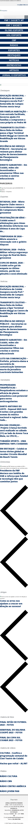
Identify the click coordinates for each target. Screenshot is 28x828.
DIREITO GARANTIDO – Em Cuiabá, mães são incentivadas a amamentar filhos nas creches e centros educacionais (13, 171)
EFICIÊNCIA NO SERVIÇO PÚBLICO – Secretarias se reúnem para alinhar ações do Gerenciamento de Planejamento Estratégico (13, 153)
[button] (14, 80)
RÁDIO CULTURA (8, 776)
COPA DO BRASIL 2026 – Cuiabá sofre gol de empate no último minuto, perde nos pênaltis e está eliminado (13, 268)
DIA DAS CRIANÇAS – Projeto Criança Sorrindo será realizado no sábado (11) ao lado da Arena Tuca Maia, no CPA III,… (14, 430)
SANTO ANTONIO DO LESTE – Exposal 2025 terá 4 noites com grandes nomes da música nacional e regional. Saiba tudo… (13, 413)
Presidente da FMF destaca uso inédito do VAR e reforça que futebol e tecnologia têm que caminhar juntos (14, 476)
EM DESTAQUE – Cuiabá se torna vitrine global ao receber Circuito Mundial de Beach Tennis (13, 452)
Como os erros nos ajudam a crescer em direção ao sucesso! (11, 603)
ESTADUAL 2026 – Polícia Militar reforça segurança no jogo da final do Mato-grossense (14, 253)
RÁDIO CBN (6, 781)
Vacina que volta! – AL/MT (13, 763)
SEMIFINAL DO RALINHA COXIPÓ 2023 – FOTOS (12, 731)
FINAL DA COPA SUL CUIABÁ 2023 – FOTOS (11, 739)
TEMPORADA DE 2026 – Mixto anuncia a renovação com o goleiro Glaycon (13, 240)
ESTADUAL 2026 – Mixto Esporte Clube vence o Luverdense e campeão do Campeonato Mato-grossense (12, 207)
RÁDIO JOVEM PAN (9, 791)
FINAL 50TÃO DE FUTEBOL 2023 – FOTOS (13, 723)
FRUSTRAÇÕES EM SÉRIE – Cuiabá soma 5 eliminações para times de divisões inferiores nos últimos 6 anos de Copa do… (14, 224)
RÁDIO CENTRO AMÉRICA (13, 786)
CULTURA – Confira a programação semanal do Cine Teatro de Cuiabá (13, 755)
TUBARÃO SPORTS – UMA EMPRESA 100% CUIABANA (14, 442)
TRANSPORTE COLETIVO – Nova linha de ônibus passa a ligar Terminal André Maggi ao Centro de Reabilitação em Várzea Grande (14, 134)
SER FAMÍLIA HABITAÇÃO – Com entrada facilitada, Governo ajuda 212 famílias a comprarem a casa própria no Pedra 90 (14, 117)
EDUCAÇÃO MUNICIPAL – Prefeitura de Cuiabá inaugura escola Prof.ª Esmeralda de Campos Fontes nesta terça (13, 101)
